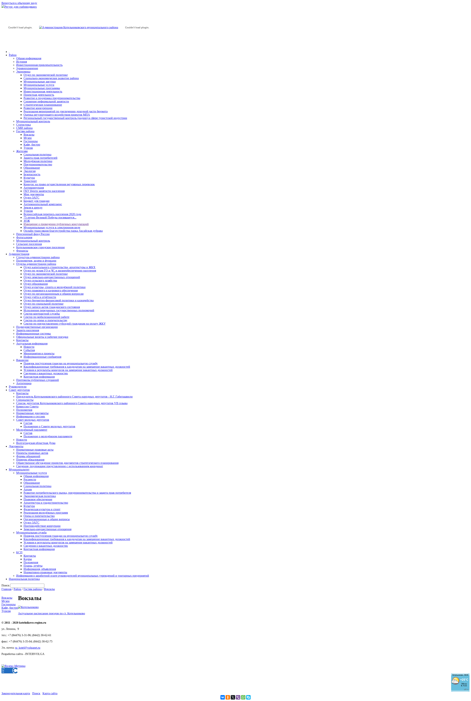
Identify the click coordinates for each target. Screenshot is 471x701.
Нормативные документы (32, 413)
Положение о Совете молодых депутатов (49, 426)
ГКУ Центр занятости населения (44, 191)
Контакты (22, 340)
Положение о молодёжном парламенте (48, 436)
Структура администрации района (38, 257)
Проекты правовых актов (32, 452)
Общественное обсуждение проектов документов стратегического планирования (67, 462)
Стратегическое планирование (43, 104)
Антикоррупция (34, 187)
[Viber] (238, 697)
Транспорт (30, 181)
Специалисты (24, 399)
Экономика (23, 71)
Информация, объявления (40, 569)
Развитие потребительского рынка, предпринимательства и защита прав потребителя (77, 492)
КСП (19, 552)
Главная (6, 589)
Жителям (22, 151)
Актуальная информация (31, 343)
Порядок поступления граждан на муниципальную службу (61, 363)
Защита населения (27, 330)
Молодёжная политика (38, 161)
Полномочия (24, 409)
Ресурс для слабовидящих (20, 6)
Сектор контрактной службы (42, 313)
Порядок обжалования (30, 459)
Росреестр (30, 479)
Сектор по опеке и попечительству (45, 320)
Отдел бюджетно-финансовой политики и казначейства (59, 300)
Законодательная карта (15, 693)
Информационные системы (33, 333)
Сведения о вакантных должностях (46, 373)
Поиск (36, 693)
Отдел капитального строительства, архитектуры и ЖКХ (59, 267)
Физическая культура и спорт (42, 509)
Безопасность (32, 174)
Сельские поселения (29, 244)
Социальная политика (37, 154)
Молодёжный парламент (31, 429)
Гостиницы (31, 141)
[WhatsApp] (243, 697)
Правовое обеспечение (38, 499)
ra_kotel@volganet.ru (27, 647)
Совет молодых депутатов (32, 419)
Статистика (23, 124)
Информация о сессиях (30, 416)
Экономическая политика (40, 496)
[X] (233, 697)
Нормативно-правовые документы (45, 572)
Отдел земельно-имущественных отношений (52, 277)
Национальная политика (24, 579)
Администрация (19, 254)
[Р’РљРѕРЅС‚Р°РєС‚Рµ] (222, 697)
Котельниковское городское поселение (40, 247)
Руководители (17, 386)
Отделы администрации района (36, 263)
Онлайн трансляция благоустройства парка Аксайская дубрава (63, 230)
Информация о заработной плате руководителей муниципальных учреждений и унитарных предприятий (82, 575)
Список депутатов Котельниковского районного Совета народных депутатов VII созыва (72, 403)
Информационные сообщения (42, 356)
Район (13, 55)
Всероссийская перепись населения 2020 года (52, 214)
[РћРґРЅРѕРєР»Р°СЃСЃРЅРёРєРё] (228, 697)
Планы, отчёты (33, 565)
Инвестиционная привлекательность (39, 65)
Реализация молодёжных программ (46, 512)
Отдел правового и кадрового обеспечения (51, 290)
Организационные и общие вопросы (47, 519)
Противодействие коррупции (42, 525)
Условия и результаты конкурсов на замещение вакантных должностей (68, 370)
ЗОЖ (27, 220)
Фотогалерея (24, 237)
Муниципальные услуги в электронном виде (52, 227)
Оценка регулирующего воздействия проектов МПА (57, 114)
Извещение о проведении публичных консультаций (56, 224)
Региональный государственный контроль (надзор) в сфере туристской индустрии (75, 118)
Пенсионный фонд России (33, 234)
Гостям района (25, 131)
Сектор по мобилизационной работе (46, 317)
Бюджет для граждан (36, 200)
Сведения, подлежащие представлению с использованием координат (59, 466)
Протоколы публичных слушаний (37, 380)
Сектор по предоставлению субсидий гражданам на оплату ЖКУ (65, 323)
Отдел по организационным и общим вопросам (54, 293)
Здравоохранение (27, 68)
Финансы (22, 250)
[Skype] (248, 697)
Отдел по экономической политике (46, 74)
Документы (16, 446)
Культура (29, 177)
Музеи (28, 137)
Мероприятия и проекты (39, 353)
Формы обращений (28, 456)
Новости (29, 346)
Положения (31, 562)
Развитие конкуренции (38, 108)
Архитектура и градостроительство (46, 502)
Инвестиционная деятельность (43, 91)
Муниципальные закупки (40, 81)
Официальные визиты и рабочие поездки (42, 336)
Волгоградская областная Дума (35, 443)
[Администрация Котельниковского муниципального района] (20, 44)
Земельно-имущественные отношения (47, 529)
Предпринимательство (38, 164)
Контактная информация (39, 376)
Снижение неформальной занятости (46, 101)
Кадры (28, 559)
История (21, 61)
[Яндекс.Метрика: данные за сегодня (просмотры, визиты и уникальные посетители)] (13, 666)
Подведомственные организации (37, 326)
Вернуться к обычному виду (19, 3)
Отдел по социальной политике (43, 303)
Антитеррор (23, 383)
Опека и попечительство (39, 516)
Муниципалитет (19, 469)
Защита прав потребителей (40, 157)
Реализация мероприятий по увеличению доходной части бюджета (66, 111)
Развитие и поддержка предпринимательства (52, 98)
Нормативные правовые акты (35, 449)
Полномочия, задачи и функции (36, 260)
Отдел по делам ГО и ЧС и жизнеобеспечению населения (60, 270)
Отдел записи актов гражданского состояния (52, 307)
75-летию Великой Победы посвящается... (50, 217)
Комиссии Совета (27, 406)
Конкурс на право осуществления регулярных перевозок (59, 184)
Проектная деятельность (39, 94)
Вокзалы (29, 134)
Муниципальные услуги (39, 84)
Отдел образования (36, 283)
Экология (30, 171)
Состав (28, 423)
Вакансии (22, 360)
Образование (32, 167)
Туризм (28, 147)
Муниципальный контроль (33, 121)
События (29, 350)
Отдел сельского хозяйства (40, 280)
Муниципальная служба (31, 532)
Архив (28, 489)
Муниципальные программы (42, 88)
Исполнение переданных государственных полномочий (59, 310)
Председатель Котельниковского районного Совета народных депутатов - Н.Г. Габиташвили (74, 396)
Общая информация (28, 58)
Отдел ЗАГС (31, 197)
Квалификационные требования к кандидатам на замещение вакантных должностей (77, 366)
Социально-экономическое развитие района (51, 78)
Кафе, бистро (32, 144)
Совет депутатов (19, 389)
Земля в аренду (33, 207)
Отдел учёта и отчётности (40, 297)
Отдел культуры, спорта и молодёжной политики (55, 287)
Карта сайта (50, 693)
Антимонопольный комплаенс (43, 204)
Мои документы (34, 194)
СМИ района (24, 128)
